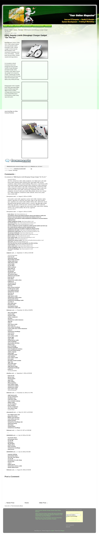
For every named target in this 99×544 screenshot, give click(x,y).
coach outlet (14, 186)
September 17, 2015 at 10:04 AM (25, 252)
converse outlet (31, 204)
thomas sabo (34, 201)
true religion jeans (36, 180)
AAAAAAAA (10, 435)
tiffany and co (34, 183)
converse (32, 203)
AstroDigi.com (8, 42)
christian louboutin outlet (25, 185)
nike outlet (24, 186)
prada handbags (26, 183)
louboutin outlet (18, 182)
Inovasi (15, 30)
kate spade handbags (13, 185)
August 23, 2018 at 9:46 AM (24, 469)
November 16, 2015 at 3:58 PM (25, 310)
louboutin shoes (26, 182)
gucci (9, 201)
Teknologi (20, 30)
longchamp (31, 188)
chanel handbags (32, 186)
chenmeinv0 (10, 412)
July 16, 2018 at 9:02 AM (24, 451)
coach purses (27, 189)
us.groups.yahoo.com (74, 520)
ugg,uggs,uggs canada (41, 203)
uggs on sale (34, 200)
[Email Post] (31, 168)
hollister (28, 201)
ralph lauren (40, 201)
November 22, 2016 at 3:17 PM (25, 392)
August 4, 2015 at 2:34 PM (25, 211)
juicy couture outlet (21, 201)
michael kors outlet (17, 180)
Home (11, 30)
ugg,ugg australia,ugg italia (14, 203)
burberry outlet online (22, 188)
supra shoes (40, 206)
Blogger (62, 530)
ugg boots (23, 199)
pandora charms (26, 203)
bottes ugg (10, 204)
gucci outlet (25, 191)
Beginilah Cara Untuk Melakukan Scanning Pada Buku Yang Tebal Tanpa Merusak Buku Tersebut (48, 518)
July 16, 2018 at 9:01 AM (24, 435)
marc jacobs (11, 199)
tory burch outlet (18, 191)
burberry (20, 186)
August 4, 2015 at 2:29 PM (25, 196)
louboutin (32, 192)
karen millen (34, 199)
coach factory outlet (42, 183)
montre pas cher (23, 204)
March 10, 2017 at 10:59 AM (26, 412)
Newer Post (10, 503)
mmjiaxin (9, 252)
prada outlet (14, 194)
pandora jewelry (19, 207)
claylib (52, 530)
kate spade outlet (35, 182)
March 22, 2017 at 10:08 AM (24, 430)
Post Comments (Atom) (17, 505)
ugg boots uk (15, 200)
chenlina (9, 373)
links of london (41, 200)
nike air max (39, 191)
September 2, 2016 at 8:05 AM (24, 373)
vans (13, 207)
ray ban (28, 199)
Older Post (42, 503)
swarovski (21, 200)
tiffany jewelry (32, 191)
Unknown (9, 310)
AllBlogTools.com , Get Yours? (36, 166)
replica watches (17, 183)
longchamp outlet (35, 189)
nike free (10, 180)
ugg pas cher (23, 206)
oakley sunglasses (26, 180)
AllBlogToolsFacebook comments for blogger (15, 166)
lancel (45, 201)
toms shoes (27, 200)
